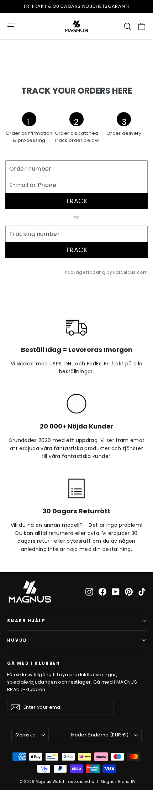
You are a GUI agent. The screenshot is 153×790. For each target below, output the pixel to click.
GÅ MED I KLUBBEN (33, 663)
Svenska (25, 734)
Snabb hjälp (26, 621)
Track (76, 201)
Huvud (17, 640)
